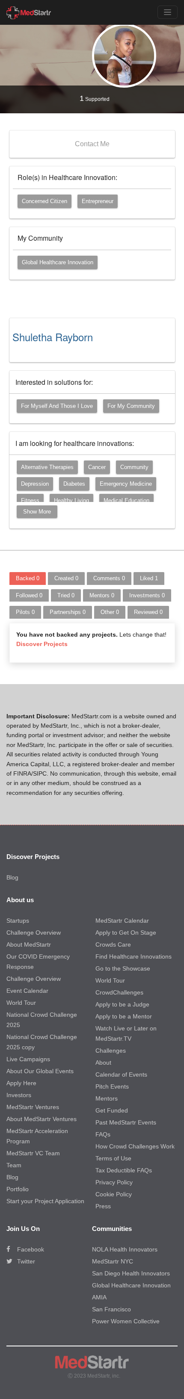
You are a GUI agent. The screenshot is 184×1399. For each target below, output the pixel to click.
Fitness (30, 500)
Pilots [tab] (25, 612)
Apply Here (21, 1083)
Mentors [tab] (101, 595)
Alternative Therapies (47, 467)
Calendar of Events (121, 1074)
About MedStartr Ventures (41, 1119)
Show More (37, 511)
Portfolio (17, 1189)
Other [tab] (110, 612)
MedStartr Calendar (122, 920)
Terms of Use (113, 1158)
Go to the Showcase (122, 968)
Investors (18, 1095)
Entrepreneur (97, 201)
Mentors (106, 1098)
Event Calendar (27, 990)
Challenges (110, 1050)
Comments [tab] (109, 578)
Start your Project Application (45, 1201)
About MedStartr (28, 944)
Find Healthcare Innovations (133, 956)
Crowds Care (113, 944)
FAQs (102, 1134)
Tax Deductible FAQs (123, 1170)
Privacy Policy (114, 1182)
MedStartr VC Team (33, 1153)
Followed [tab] (29, 595)
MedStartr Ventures (32, 1107)
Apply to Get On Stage (125, 932)
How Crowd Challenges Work (135, 1146)
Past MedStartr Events (125, 1122)
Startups (17, 920)
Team (13, 1165)
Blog (12, 877)
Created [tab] (66, 578)
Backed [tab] (27, 578)
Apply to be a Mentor (123, 1016)
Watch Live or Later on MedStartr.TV (126, 1033)
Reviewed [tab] (148, 612)
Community (134, 467)
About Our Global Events (40, 1071)
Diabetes (74, 484)
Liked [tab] (149, 578)
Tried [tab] (65, 595)
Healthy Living (71, 500)
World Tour (21, 1002)
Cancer (97, 467)
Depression (35, 484)
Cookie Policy (113, 1194)
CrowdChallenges (119, 992)
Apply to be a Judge (122, 1004)
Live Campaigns (28, 1059)
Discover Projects (42, 643)
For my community (131, 406)
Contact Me (92, 144)
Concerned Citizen (44, 201)
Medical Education (126, 500)
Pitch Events (112, 1086)
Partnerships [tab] (68, 612)
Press (103, 1206)
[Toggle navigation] (167, 12)
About (103, 1062)
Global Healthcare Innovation (57, 262)
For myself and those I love (57, 406)
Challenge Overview (33, 932)
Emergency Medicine (126, 484)
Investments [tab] (147, 595)
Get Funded (111, 1110)
